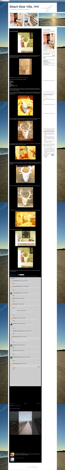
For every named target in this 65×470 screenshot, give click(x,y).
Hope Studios (27, 276)
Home (25, 403)
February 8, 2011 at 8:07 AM (21, 323)
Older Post (39, 403)
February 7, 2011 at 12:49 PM (21, 310)
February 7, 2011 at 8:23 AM (23, 280)
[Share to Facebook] (22, 274)
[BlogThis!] (20, 274)
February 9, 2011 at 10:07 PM (19, 350)
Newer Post (12, 403)
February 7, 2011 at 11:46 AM (20, 298)
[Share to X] (21, 274)
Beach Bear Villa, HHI (24, 6)
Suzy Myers (15, 323)
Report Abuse (45, 64)
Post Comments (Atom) (17, 405)
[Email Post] (18, 274)
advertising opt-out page (47, 142)
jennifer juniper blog (32, 276)
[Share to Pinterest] (23, 274)
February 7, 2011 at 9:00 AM (24, 286)
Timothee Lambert (16, 363)
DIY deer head (14, 276)
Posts (46, 96)
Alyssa (14, 350)
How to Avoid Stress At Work (15, 408)
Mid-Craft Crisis (15, 336)
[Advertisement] (25, 395)
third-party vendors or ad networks (49, 145)
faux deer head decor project (21, 276)
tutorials (37, 276)
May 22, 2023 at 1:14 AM (22, 363)
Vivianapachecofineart (16, 286)
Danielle (14, 298)
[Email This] (19, 274)
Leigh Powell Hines (16, 280)
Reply (14, 283)
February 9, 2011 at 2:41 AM (22, 336)
